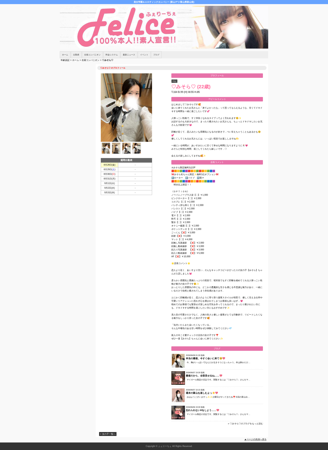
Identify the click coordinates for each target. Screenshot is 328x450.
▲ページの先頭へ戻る (255, 439)
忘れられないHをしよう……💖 (202, 410)
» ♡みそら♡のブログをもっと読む (245, 423)
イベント (144, 55)
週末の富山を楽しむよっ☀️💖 (202, 393)
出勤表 (76, 55)
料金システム (112, 55)
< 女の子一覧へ (107, 434)
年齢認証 (65, 60)
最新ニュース (129, 55)
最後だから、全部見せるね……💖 (204, 375)
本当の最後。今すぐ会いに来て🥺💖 (205, 358)
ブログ (156, 55)
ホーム (65, 55)
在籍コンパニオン (92, 55)
